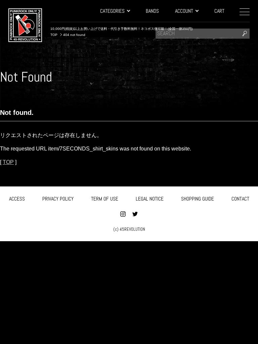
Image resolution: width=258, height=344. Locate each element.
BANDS (152, 10)
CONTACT (240, 198)
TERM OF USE (104, 198)
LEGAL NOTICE (150, 198)
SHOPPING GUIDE (197, 198)
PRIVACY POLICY (58, 198)
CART (219, 10)
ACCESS (17, 198)
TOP (8, 162)
